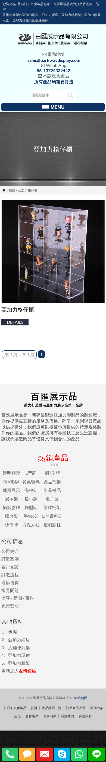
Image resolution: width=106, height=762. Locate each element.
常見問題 (10, 590)
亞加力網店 (19, 639)
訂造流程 (10, 574)
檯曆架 (11, 515)
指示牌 (31, 498)
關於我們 (67, 716)
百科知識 (49, 716)
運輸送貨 (10, 582)
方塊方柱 (31, 524)
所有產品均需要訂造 (53, 81)
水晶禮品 (52, 490)
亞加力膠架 (19, 662)
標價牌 (11, 524)
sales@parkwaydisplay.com (53, 60)
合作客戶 (32, 716)
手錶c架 (31, 515)
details (15, 322)
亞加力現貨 (19, 655)
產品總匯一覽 (51, 708)
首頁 (34, 708)
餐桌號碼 (31, 481)
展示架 (11, 498)
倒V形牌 (11, 481)
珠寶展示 (11, 490)
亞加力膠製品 (16, 708)
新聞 (17, 597)
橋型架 (31, 507)
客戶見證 (10, 566)
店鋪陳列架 (19, 647)
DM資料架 (52, 515)
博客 (5, 597)
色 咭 (13, 631)
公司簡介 (10, 551)
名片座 (52, 498)
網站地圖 (80, 698)
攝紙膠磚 (11, 507)
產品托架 (52, 481)
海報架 (31, 490)
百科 (29, 597)
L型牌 (31, 472)
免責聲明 (10, 605)
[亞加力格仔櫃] (53, 301)
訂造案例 (10, 558)
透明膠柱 (52, 524)
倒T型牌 (52, 472)
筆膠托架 (52, 507)
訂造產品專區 (76, 708)
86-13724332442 (53, 70)
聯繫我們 (85, 716)
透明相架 (11, 472)
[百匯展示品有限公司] (53, 44)
